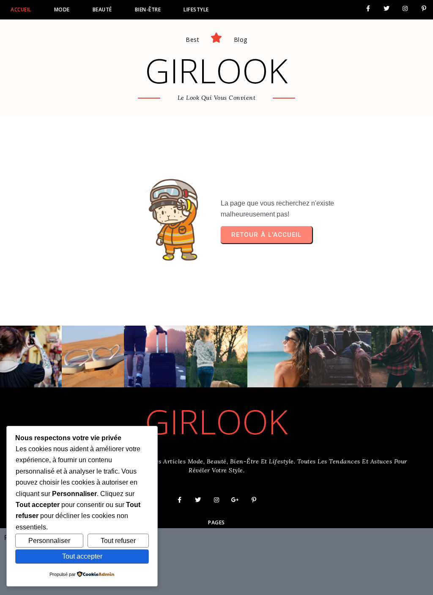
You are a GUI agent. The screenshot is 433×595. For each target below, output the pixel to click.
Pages (216, 522)
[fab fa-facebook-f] (368, 8)
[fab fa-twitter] (386, 8)
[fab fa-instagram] (405, 8)
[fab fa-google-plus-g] (235, 500)
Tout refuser (118, 540)
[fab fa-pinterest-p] (424, 8)
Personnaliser (49, 540)
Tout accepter (82, 556)
